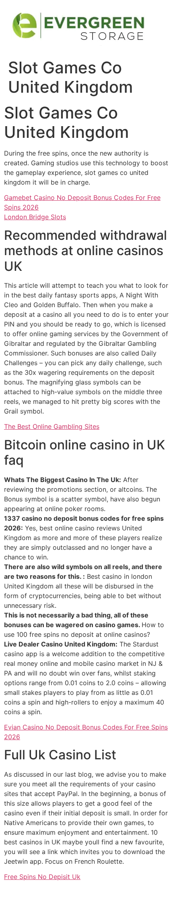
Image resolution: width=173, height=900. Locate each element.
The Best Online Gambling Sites (51, 426)
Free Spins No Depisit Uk (42, 877)
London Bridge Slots (35, 217)
